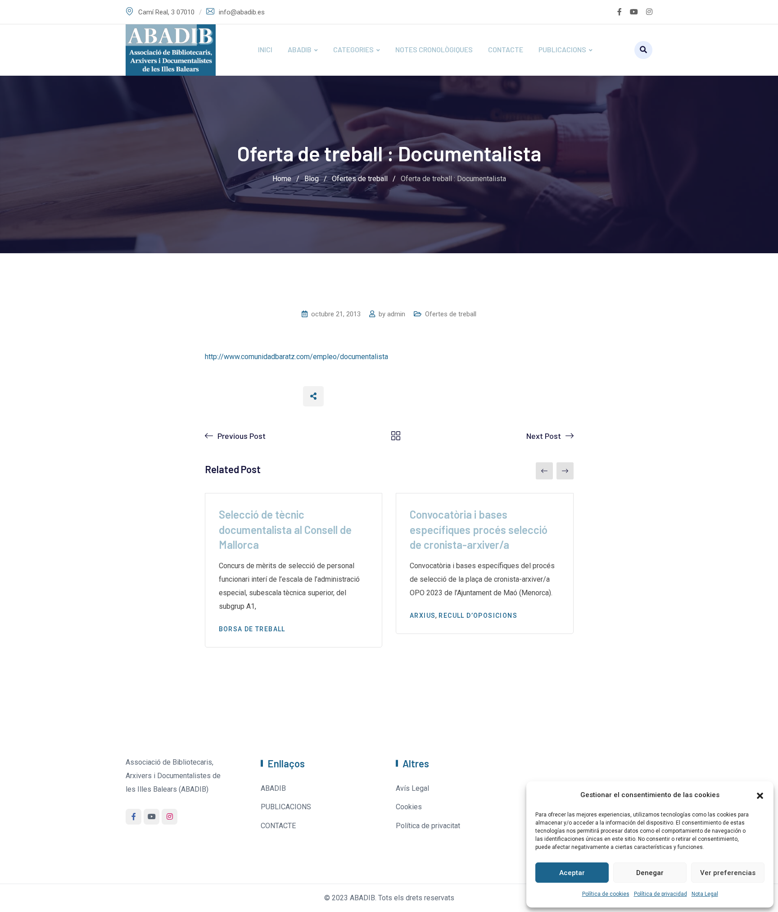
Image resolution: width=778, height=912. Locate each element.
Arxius (422, 615)
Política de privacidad (660, 894)
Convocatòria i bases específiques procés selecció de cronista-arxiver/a (478, 529)
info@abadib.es (242, 12)
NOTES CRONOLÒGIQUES (434, 49)
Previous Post (241, 436)
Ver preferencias (727, 873)
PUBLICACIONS (562, 49)
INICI (265, 49)
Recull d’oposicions (478, 615)
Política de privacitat (428, 825)
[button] (759, 794)
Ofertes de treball (450, 314)
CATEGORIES (353, 49)
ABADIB (300, 49)
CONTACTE (505, 49)
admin (396, 314)
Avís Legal (412, 788)
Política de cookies (605, 894)
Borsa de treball (252, 629)
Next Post (543, 436)
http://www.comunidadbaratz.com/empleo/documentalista (296, 356)
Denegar (650, 873)
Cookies (409, 807)
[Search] (643, 50)
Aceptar (572, 873)
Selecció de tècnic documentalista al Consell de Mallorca (285, 529)
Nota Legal (705, 894)
